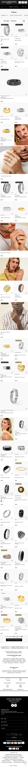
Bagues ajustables (12, 659)
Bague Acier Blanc (18, 40)
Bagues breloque (6, 659)
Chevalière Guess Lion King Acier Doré (21, 500)
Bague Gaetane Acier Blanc (6, 543)
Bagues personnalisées (14, 658)
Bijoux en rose (9, 671)
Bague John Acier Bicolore (5, 332)
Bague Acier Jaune (18, 608)
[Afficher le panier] (25, 7)
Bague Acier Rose (18, 297)
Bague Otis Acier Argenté (5, 477)
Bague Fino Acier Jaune (19, 477)
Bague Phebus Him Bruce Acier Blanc (6, 377)
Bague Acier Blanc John (5, 39)
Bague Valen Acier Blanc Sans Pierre (20, 355)
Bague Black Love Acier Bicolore (6, 585)
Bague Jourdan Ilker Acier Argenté (7, 412)
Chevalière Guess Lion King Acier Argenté (21, 630)
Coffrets (21, 661)
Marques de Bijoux (11, 662)
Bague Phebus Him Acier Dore (20, 217)
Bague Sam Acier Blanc (19, 586)
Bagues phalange (22, 658)
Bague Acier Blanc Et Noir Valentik (19, 543)
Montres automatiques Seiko (6, 670)
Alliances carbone (16, 661)
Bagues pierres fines (6, 658)
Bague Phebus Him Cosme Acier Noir (6, 499)
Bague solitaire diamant (16, 15)
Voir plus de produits (14, 640)
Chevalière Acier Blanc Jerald (6, 176)
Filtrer (6, 21)
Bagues (20, 651)
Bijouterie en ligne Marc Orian (11, 651)
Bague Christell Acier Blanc (20, 564)
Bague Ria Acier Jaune (5, 629)
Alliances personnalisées (8, 661)
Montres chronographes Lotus (17, 670)
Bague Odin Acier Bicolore (19, 456)
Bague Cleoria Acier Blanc (19, 61)
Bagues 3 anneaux (19, 659)
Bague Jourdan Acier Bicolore (6, 564)
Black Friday (16, 662)
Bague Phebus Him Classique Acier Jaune (6, 141)
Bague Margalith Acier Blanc (6, 196)
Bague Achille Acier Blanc (5, 217)
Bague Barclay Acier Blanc (5, 522)
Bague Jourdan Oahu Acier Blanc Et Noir (21, 434)
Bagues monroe (19, 660)
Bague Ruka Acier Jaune (5, 119)
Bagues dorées (8, 660)
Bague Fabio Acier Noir (19, 522)
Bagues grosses (13, 660)
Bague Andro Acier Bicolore (5, 297)
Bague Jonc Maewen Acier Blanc (21, 196)
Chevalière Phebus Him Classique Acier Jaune (5, 355)
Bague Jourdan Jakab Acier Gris (6, 456)
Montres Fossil (15, 671)
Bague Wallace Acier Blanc (5, 252)
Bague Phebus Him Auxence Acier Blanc (7, 608)
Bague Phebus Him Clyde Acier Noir (7, 98)
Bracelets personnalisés (21, 671)
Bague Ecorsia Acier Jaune (20, 377)
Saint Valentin (21, 662)
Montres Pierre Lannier (11, 672)
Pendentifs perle (18, 672)
